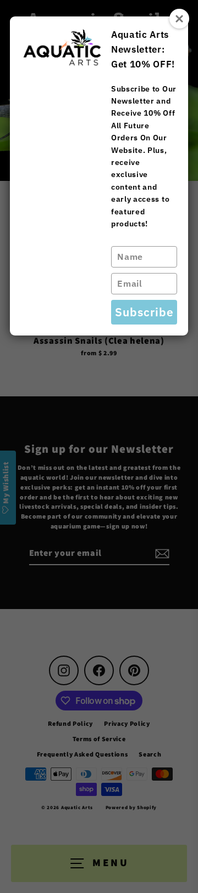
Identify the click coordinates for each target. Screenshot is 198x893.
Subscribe (144, 312)
